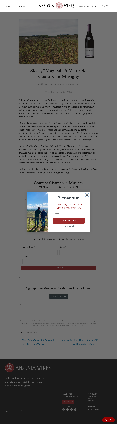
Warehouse (83, 6)
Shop (8, 6)
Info (94, 6)
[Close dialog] (87, 195)
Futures (21, 6)
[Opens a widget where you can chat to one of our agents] (108, 420)
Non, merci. (69, 226)
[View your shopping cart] (110, 6)
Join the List (69, 220)
